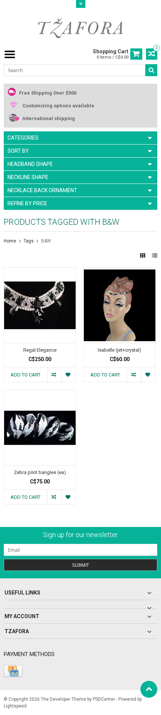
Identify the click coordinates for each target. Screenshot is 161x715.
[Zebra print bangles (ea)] (40, 394)
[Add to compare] (54, 374)
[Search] (151, 70)
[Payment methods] (13, 671)
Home (10, 241)
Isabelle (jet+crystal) (119, 350)
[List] (154, 256)
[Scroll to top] (148, 689)
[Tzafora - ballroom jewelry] (80, 28)
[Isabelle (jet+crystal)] (119, 271)
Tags (29, 241)
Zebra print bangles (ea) (40, 472)
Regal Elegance (40, 350)
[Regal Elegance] (40, 271)
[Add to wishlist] (68, 374)
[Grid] (143, 256)
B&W (46, 241)
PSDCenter (104, 699)
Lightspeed (15, 706)
